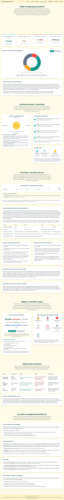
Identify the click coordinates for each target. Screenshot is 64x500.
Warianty (52, 51)
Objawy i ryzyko (43, 1)
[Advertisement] (32, 25)
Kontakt (61, 1)
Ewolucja (37, 1)
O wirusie (32, 1)
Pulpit (28, 1)
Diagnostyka (50, 1)
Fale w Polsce (58, 51)
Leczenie (56, 1)
